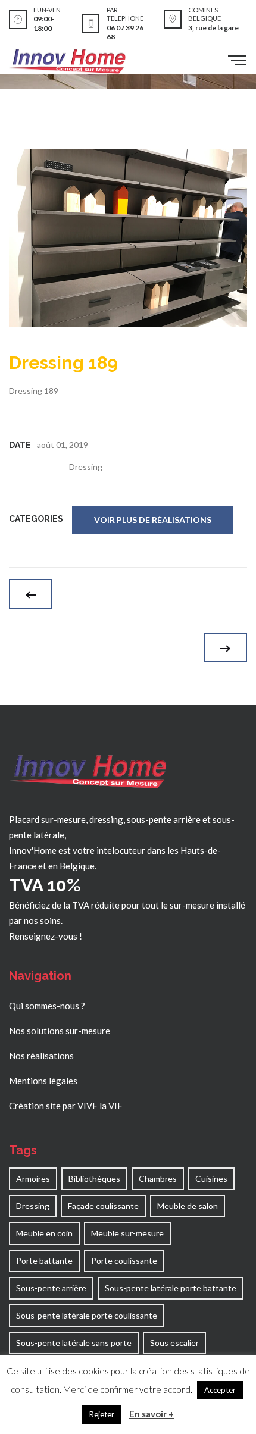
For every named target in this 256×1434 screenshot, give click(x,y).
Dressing (85, 467)
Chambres (158, 1178)
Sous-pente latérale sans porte (74, 1343)
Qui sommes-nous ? (47, 1005)
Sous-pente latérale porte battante (170, 1288)
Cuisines (211, 1178)
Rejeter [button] (101, 1414)
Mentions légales (43, 1080)
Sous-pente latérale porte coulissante (86, 1315)
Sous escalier (174, 1343)
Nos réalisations (41, 1055)
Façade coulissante (103, 1206)
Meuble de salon (187, 1206)
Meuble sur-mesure (127, 1233)
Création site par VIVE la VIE (66, 1105)
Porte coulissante (124, 1260)
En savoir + (151, 1413)
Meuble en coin (44, 1233)
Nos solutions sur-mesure (59, 1030)
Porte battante (44, 1260)
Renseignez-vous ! (45, 936)
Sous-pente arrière (51, 1288)
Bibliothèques (94, 1178)
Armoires (33, 1178)
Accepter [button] (220, 1390)
